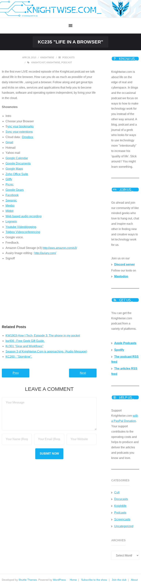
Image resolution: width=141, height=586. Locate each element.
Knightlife (120, 505)
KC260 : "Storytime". (19, 356)
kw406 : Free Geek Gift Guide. (25, 340)
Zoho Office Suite (17, 174)
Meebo (10, 205)
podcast (66, 62)
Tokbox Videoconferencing (23, 232)
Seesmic (11, 200)
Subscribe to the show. (94, 579)
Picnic (10, 184)
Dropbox (27, 137)
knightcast (38, 62)
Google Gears (15, 189)
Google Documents (18, 163)
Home (73, 579)
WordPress (59, 579)
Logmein (11, 221)
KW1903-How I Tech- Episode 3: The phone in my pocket (43, 335)
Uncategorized (123, 526)
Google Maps (14, 168)
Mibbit (9, 210)
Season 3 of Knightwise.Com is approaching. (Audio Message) (46, 351)
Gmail (9, 142)
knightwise (47, 57)
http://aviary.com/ (45, 253)
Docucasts (121, 499)
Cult (117, 492)
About (134, 579)
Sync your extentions (19, 131)
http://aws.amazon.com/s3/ (60, 247)
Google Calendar (17, 158)
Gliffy (9, 179)
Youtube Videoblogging (21, 226)
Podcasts (68, 57)
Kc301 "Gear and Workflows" (24, 346)
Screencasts (122, 519)
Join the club (119, 579)
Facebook (12, 195)
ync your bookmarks (21, 126)
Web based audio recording (23, 216)
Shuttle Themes (28, 579)
